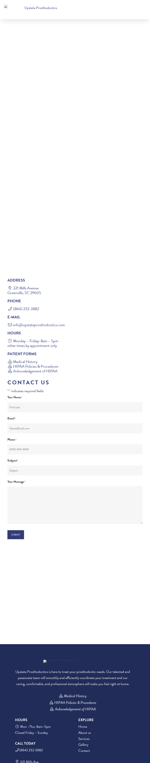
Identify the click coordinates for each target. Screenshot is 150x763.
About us (84, 732)
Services (83, 738)
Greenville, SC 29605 (24, 293)
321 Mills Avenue (26, 288)
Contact (84, 750)
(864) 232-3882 (25, 309)
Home (82, 726)
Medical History (25, 362)
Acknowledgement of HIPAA (35, 371)
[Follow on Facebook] (137, 4)
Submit (15, 535)
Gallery (83, 744)
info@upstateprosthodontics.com (39, 325)
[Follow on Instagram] (144, 4)
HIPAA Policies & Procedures (35, 366)
